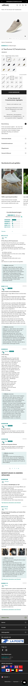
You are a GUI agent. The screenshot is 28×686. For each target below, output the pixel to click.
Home (2, 9)
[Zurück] (1, 1)
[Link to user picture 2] (13, 551)
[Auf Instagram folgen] (6, 650)
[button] (4, 45)
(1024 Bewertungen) (6, 658)
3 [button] (14, 468)
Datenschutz (8, 681)
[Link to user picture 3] (21, 551)
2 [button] (12, 468)
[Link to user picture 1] (5, 551)
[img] (4, 235)
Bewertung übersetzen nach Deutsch (12, 502)
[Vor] (26, 1)
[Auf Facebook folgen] (2, 650)
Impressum (16, 681)
